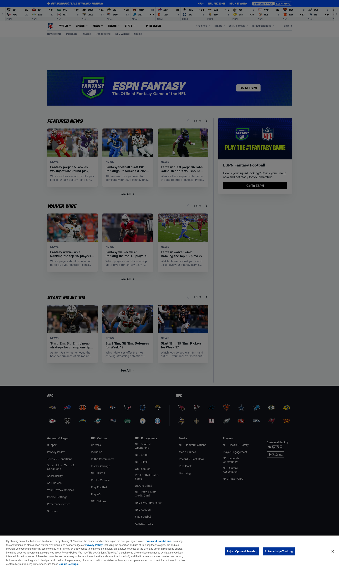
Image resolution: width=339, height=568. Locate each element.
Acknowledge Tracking (279, 551)
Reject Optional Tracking (242, 551)
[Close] (332, 551)
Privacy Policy (94, 544)
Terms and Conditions (157, 541)
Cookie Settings (68, 563)
